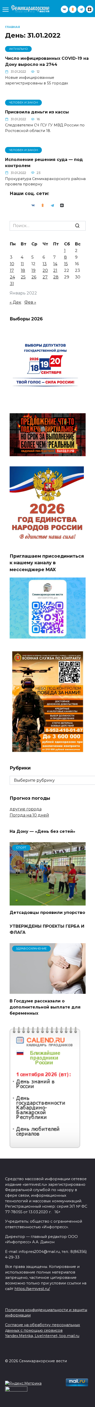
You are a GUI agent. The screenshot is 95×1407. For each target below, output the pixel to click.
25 (23, 277)
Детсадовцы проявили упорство (47, 912)
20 (45, 270)
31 (12, 283)
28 (56, 277)
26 (33, 277)
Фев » (30, 302)
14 (55, 263)
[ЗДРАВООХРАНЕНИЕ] (48, 990)
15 (66, 263)
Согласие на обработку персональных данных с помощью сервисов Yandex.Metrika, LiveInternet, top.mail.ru (42, 1330)
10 (12, 263)
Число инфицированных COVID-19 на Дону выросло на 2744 (47, 61)
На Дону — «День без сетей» (42, 831)
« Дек (15, 302)
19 (33, 270)
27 (45, 277)
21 (55, 270)
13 (45, 263)
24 (12, 277)
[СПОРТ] (48, 902)
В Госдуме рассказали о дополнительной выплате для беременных (45, 1006)
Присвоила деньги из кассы (37, 112)
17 (12, 270)
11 (22, 263)
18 (23, 270)
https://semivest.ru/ (32, 1288)
